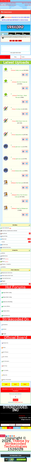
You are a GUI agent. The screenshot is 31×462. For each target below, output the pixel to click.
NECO (15, 384)
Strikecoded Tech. (18, 402)
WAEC (25, 384)
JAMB (6, 384)
